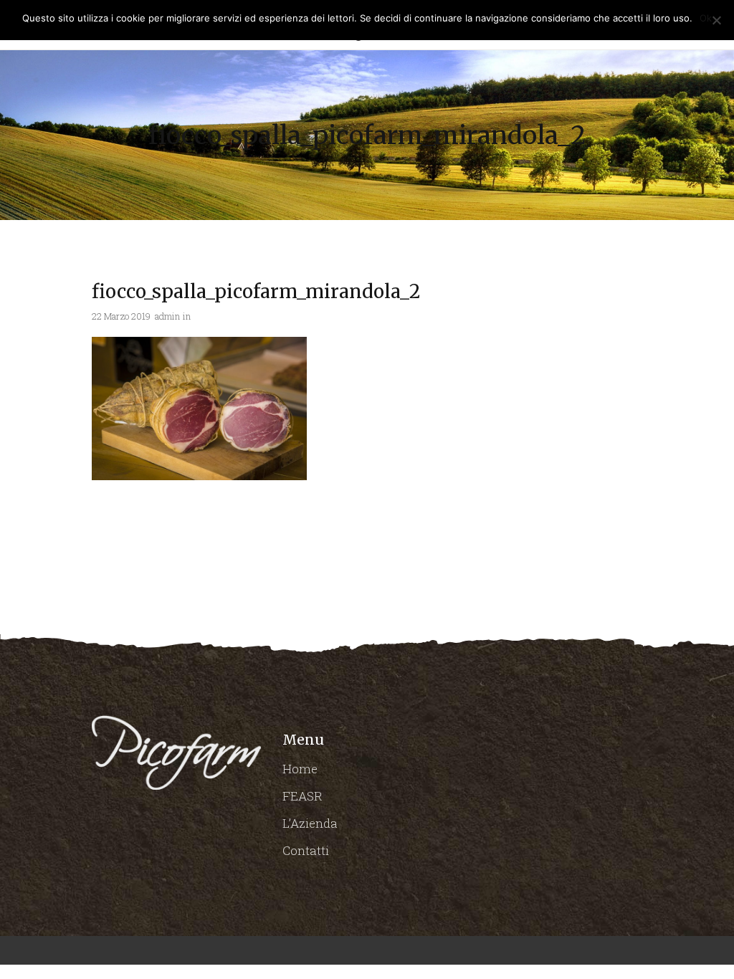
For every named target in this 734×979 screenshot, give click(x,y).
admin (167, 316)
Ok (706, 18)
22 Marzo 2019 (121, 316)
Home (300, 768)
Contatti (305, 850)
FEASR (302, 796)
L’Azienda (310, 823)
